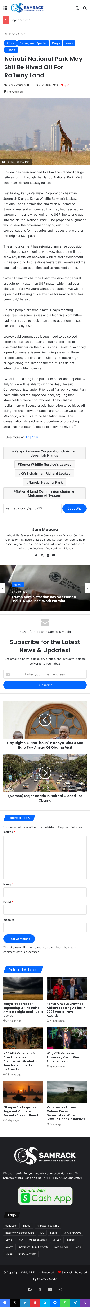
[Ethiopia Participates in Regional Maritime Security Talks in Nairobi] (23, 1092)
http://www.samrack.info (19, 1232)
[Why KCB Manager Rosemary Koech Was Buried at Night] (67, 1038)
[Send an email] (28, 85)
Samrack (67, 1272)
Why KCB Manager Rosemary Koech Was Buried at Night (63, 1057)
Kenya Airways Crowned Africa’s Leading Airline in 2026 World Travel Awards (66, 1010)
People (11, 50)
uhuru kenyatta (27, 1253)
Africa (21, 34)
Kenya (56, 43)
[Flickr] (47, 555)
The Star (31, 437)
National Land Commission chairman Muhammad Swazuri (45, 493)
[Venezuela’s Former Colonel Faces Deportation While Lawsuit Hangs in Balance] (67, 1092)
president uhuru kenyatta (34, 1246)
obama (9, 1246)
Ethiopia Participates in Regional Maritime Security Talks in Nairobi (21, 1111)
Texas (77, 1246)
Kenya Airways (72, 1232)
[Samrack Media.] (27, 8)
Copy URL (74, 508)
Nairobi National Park (45, 482)
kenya (54, 1232)
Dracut (27, 1225)
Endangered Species (33, 43)
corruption (11, 1225)
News (69, 43)
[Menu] (5, 9)
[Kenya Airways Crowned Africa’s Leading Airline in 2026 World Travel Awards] (67, 988)
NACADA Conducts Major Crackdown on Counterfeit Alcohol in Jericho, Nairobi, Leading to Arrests (22, 1061)
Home (11, 34)
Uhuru (9, 1253)
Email (8, 902)
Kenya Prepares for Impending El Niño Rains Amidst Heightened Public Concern (23, 1010)
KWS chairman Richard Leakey (46, 473)
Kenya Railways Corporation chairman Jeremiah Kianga (45, 453)
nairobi (71, 1239)
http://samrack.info (48, 1225)
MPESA (57, 1239)
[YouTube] (53, 555)
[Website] (36, 555)
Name (8, 884)
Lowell (9, 1239)
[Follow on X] (25, 85)
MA (21, 1239)
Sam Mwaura (15, 85)
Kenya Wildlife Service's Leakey (45, 464)
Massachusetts (38, 1239)
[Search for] (85, 9)
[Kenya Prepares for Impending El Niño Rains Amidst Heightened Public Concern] (23, 988)
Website (8, 919)
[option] (45, 588)
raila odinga (61, 1246)
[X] (42, 555)
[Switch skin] (77, 9)
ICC (42, 1232)
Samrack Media (47, 1279)
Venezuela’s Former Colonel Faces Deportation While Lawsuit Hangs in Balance (66, 1113)
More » (68, 548)
